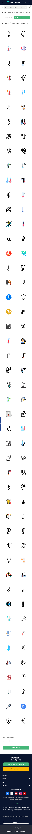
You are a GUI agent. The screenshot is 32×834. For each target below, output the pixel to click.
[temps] (9, 692)
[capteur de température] (23, 297)
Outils (4, 778)
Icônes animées (19, 12)
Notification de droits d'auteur (22, 809)
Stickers (10, 12)
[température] (9, 49)
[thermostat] (9, 575)
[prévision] (23, 458)
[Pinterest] (16, 793)
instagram (12, 741)
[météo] (9, 326)
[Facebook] (7, 793)
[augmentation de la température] (23, 268)
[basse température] (23, 166)
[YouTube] (24, 793)
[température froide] (9, 297)
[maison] (23, 385)
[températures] (9, 34)
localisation (5, 741)
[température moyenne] (23, 589)
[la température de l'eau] (23, 429)
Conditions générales (8, 807)
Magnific (9, 831)
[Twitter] (11, 793)
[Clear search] (22, 7)
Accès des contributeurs (16, 764)
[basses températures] (23, 706)
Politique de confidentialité (22, 807)
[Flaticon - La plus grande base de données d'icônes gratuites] (13, 2)
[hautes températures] (9, 487)
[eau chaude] (23, 575)
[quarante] (23, 619)
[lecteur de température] (9, 706)
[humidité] (9, 662)
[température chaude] (9, 195)
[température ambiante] (23, 414)
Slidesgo (22, 831)
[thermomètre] (23, 34)
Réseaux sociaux (16, 789)
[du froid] (9, 151)
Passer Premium (16, 769)
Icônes (4, 12)
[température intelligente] (9, 312)
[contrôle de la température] (23, 151)
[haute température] (9, 253)
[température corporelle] (23, 341)
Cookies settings (16, 811)
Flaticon (16, 831)
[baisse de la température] (9, 370)
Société (4, 785)
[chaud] (9, 78)
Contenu (4, 775)
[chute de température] (23, 516)
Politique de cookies (8, 809)
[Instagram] (20, 793)
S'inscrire (16, 803)
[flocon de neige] (9, 604)
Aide (3, 782)
